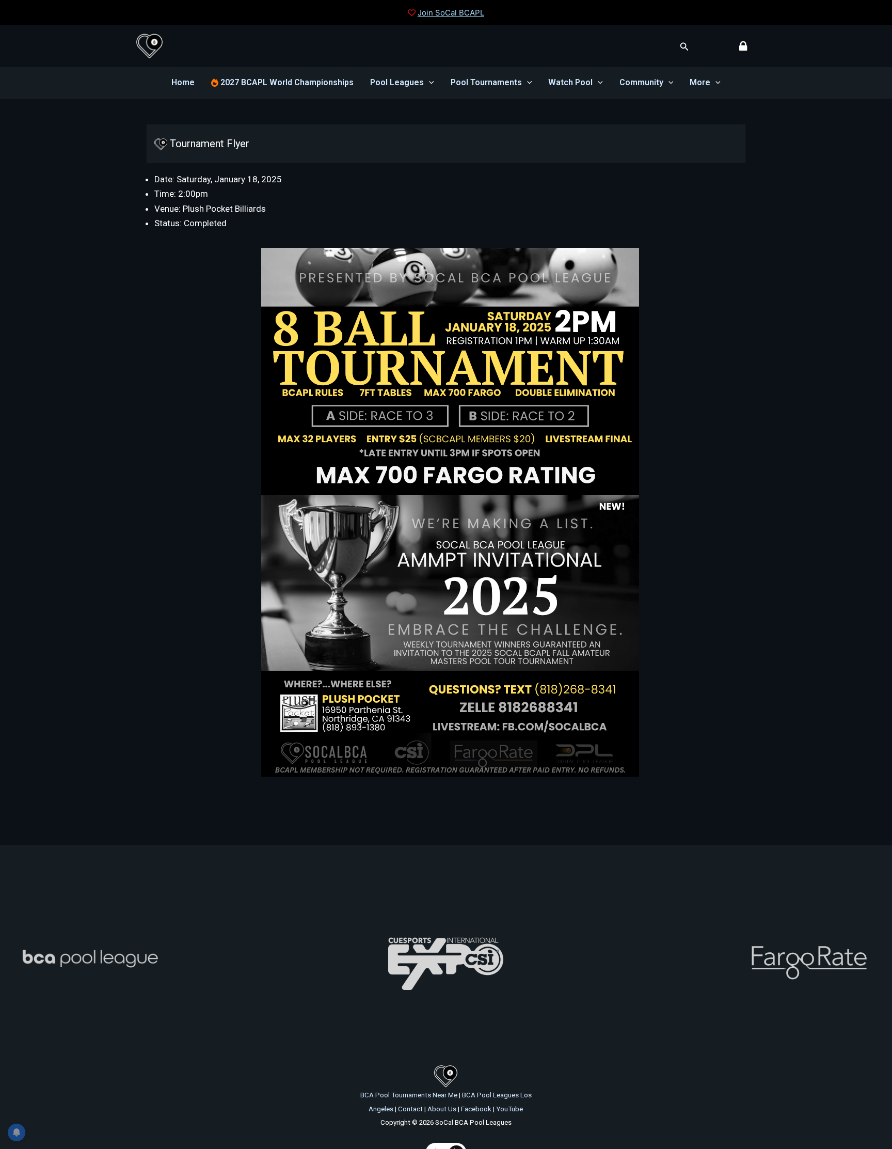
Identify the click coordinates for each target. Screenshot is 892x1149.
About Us (441, 1109)
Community (641, 82)
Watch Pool (570, 82)
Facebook (476, 1109)
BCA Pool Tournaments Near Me (408, 1095)
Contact (410, 1109)
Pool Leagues (397, 82)
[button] (684, 46)
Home (183, 82)
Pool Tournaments (486, 82)
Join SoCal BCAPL (451, 13)
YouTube (509, 1109)
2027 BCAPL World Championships (286, 82)
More (700, 82)
